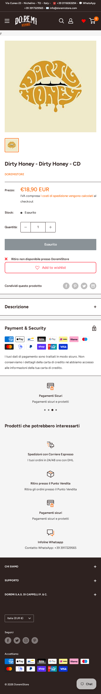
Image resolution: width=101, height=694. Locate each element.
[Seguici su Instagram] (26, 640)
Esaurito (50, 244)
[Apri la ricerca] (61, 20)
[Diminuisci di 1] (26, 227)
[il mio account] (70, 20)
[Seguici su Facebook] (8, 640)
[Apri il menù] (7, 21)
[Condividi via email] (93, 286)
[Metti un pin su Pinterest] (75, 286)
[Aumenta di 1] (50, 227)
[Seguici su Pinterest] (34, 640)
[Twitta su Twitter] (84, 286)
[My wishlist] (83, 21)
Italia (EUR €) (15, 618)
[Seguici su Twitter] (17, 640)
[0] (92, 21)
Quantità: (11, 227)
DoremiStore (14, 174)
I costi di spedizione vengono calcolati (67, 196)
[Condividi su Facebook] (66, 286)
